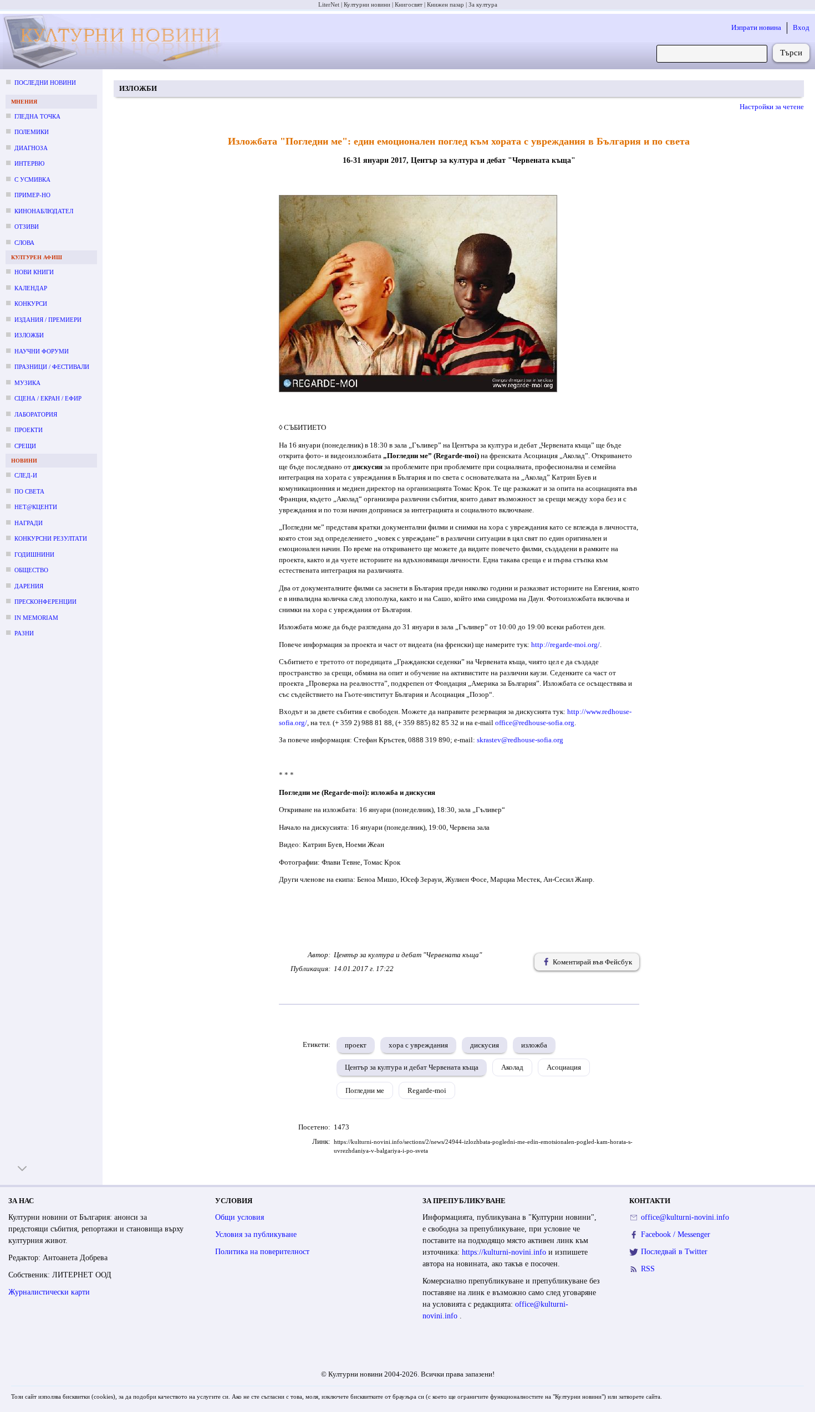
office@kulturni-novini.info (685, 1217)
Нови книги (34, 272)
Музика (27, 382)
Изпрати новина (756, 27)
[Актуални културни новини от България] (116, 42)
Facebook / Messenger (675, 1234)
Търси (791, 52)
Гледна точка (37, 116)
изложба (534, 1045)
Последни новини (45, 82)
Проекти (28, 430)
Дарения (28, 586)
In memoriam (36, 617)
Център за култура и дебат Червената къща (411, 1067)
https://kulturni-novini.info (505, 1252)
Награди (28, 523)
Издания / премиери (47, 319)
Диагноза (31, 148)
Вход (801, 27)
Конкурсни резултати (50, 538)
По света (29, 491)
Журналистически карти (49, 1292)
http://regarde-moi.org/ (565, 644)
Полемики (31, 132)
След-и (25, 475)
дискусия (484, 1045)
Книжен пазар (445, 4)
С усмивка (32, 179)
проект (355, 1045)
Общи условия (239, 1217)
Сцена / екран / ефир (47, 398)
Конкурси (30, 303)
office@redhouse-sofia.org (534, 722)
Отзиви (26, 226)
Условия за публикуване (256, 1234)
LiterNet (328, 4)
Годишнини (34, 554)
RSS (648, 1269)
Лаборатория (35, 414)
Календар (30, 288)
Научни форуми (41, 351)
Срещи (25, 446)
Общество (31, 570)
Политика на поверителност (262, 1251)
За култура (482, 4)
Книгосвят (408, 4)
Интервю (29, 163)
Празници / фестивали (51, 366)
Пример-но (32, 195)
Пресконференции (45, 601)
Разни (24, 633)
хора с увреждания (418, 1045)
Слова (24, 242)
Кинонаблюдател (43, 211)
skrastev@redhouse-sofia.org (520, 740)
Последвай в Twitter (674, 1251)
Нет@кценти (35, 507)
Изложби (29, 335)
